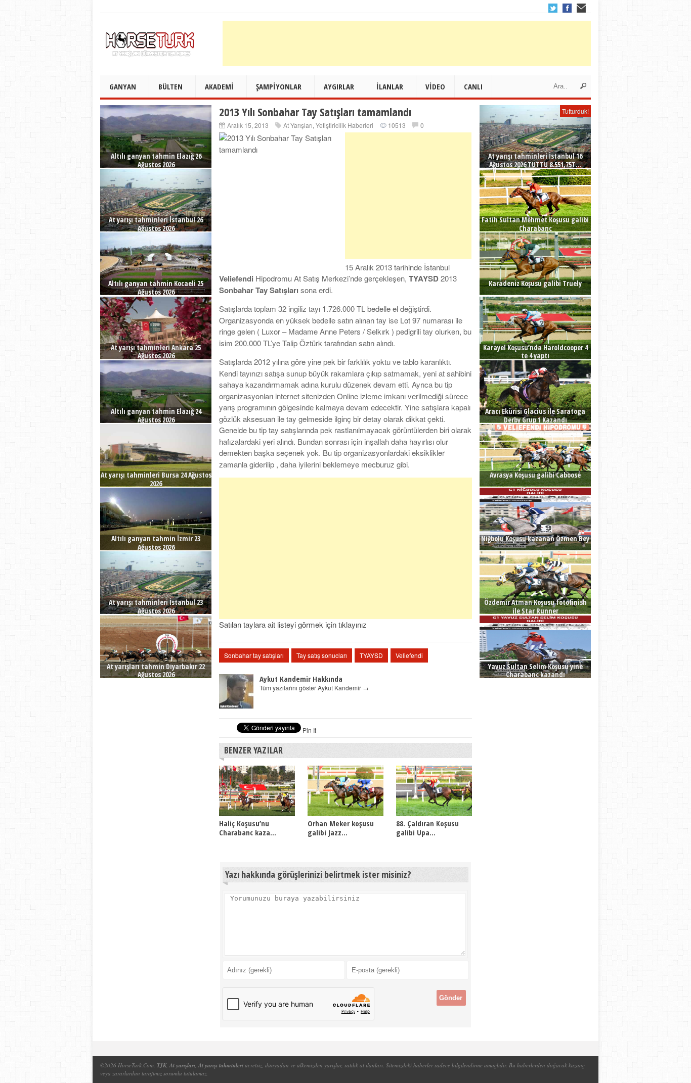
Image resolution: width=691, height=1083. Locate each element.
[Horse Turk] (150, 41)
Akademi (219, 86)
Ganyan (122, 86)
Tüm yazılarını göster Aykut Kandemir (314, 687)
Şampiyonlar (278, 86)
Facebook (567, 8)
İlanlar (389, 86)
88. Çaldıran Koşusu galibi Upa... (427, 827)
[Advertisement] (407, 43)
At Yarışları (298, 125)
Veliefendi (409, 655)
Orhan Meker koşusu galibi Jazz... (341, 827)
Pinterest (581, 8)
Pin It (309, 730)
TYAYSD (371, 655)
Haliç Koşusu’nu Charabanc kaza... (247, 827)
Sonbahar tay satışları (254, 655)
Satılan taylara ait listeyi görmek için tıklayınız (293, 624)
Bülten (170, 86)
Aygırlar (339, 86)
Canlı (473, 86)
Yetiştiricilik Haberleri (344, 125)
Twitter (552, 8)
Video (435, 86)
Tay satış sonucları (321, 655)
